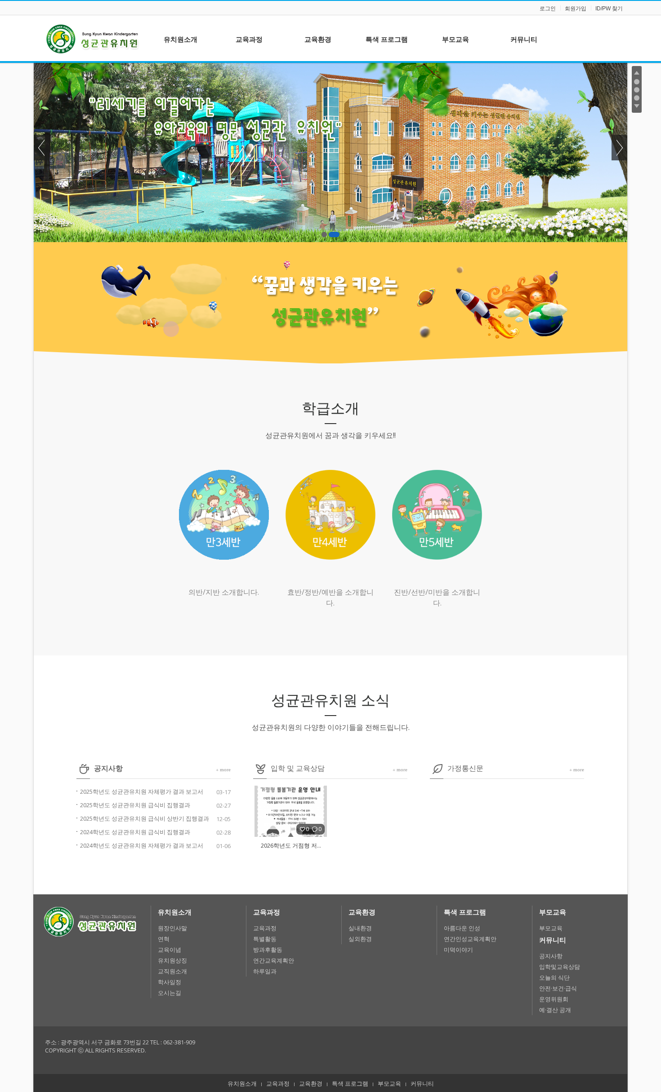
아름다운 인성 (462, 928)
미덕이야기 (458, 950)
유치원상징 (172, 960)
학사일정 (169, 982)
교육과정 (266, 911)
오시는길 (169, 993)
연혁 (164, 939)
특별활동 (265, 939)
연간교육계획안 (273, 960)
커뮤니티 (552, 939)
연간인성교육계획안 (470, 939)
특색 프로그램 (465, 911)
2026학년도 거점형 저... (291, 845)
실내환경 (360, 928)
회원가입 (575, 8)
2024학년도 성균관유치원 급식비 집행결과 (135, 832)
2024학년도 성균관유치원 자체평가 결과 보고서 (141, 845)
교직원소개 (172, 971)
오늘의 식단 (554, 977)
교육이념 (169, 950)
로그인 (548, 8)
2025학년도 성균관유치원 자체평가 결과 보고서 (141, 791)
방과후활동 (267, 950)
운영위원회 (553, 999)
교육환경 (361, 911)
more (223, 769)
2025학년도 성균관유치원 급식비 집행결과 (135, 805)
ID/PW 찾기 (609, 8)
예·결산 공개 (555, 1010)
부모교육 (552, 911)
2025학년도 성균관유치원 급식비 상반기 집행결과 (144, 818)
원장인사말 (172, 928)
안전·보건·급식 (558, 988)
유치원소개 (175, 911)
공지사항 (551, 956)
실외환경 (360, 939)
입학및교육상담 (559, 967)
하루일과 (265, 971)
